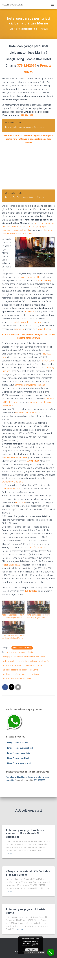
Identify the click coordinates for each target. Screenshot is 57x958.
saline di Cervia (44, 329)
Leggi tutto (11, 853)
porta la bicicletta (21, 322)
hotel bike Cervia (9, 665)
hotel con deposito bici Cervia (29, 665)
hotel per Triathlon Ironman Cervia (17, 678)
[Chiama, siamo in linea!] (50, 952)
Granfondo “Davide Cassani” (28, 412)
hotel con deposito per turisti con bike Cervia (21, 674)
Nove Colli (20, 502)
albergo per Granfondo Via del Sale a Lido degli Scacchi (28, 873)
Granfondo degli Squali (12, 488)
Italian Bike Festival (12, 565)
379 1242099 (26, 65)
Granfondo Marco (38, 547)
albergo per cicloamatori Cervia (20, 652)
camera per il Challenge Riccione (30, 385)
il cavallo (37, 322)
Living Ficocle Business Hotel (20, 748)
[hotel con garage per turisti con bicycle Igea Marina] (38, 607)
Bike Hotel (29, 311)
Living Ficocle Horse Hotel (18, 753)
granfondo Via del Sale (12, 481)
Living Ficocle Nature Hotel (19, 763)
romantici (19, 329)
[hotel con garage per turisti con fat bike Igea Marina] (13, 607)
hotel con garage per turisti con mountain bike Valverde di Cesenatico (25, 833)
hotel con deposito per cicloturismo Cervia (20, 670)
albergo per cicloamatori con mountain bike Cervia (24, 657)
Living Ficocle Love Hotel (18, 758)
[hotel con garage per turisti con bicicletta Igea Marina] (13, 627)
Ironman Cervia (47, 360)
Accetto (32, 950)
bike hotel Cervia (45, 661)
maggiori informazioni (32, 944)
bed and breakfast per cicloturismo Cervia (20, 661)
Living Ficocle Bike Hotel (31, 277)
